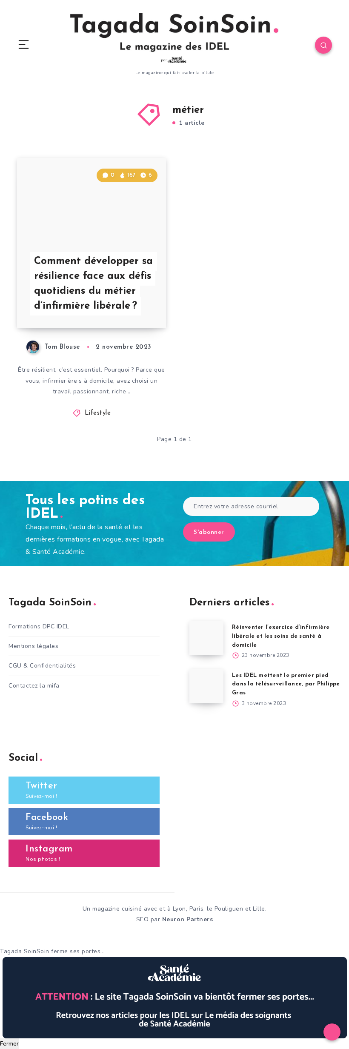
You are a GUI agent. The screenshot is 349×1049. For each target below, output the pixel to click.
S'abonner (209, 532)
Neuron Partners (187, 919)
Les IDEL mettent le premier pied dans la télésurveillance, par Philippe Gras (286, 684)
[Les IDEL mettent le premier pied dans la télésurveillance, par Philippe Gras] (206, 686)
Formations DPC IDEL (39, 626)
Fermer (9, 1044)
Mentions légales (33, 646)
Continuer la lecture (134, 304)
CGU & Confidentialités (42, 666)
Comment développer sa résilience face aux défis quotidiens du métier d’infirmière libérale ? (93, 283)
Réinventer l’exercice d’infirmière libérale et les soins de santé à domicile (281, 636)
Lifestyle (98, 413)
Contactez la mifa (34, 686)
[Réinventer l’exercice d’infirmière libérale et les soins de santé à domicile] (206, 638)
